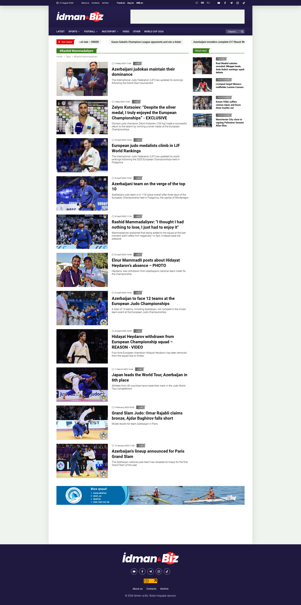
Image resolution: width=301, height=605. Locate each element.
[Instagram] (237, 2)
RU (208, 2)
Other (136, 31)
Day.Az (130, 3)
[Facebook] (225, 2)
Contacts (96, 3)
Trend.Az (121, 3)
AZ (196, 2)
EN (202, 2)
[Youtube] (218, 2)
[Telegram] (231, 2)
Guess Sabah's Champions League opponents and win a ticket (102, 41)
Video (126, 31)
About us (85, 3)
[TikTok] (243, 2)
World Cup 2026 (154, 31)
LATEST (60, 31)
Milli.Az (139, 3)
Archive (105, 3)
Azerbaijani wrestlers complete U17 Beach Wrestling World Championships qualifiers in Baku (201, 41)
